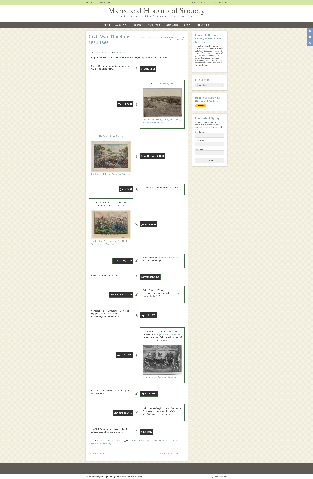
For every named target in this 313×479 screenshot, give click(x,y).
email (208, 60)
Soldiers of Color (96, 453)
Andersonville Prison (169, 257)
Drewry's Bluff (95, 443)
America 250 (121, 25)
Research (138, 25)
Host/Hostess (172, 25)
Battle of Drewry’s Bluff (164, 83)
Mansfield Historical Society (156, 11)
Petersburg (106, 443)
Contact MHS (202, 25)
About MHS (154, 25)
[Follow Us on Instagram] (94, 2)
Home (107, 25)
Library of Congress (121, 174)
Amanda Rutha (120, 52)
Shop (187, 25)
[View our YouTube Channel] (90, 2)
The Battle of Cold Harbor (111, 136)
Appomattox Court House (168, 334)
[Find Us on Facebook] (87, 2)
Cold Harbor (174, 440)
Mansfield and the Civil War (108, 440)
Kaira (102, 477)
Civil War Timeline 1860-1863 (171, 453)
